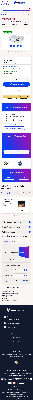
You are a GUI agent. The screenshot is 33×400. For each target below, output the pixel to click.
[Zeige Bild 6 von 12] (15, 51)
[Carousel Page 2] (16, 215)
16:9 (27, 281)
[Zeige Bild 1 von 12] (8, 51)
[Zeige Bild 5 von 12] (14, 51)
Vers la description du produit (11, 124)
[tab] (7, 193)
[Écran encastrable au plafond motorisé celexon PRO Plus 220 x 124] (21, 204)
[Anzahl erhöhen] (28, 79)
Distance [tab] (6, 242)
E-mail (16, 152)
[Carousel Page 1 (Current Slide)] (14, 215)
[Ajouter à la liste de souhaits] (28, 32)
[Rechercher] (29, 8)
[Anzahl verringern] (5, 79)
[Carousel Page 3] (18, 215)
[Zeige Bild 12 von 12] (24, 51)
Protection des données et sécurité (11, 392)
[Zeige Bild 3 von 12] (11, 51)
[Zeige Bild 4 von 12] (12, 51)
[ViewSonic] (16, 19)
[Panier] (31, 3)
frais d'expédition (16, 399)
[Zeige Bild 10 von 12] (21, 51)
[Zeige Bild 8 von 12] (18, 51)
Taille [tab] (13, 242)
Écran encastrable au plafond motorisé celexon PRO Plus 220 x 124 (8, 202)
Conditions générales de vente (16, 390)
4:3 (17, 281)
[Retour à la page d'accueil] (16, 3)
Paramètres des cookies (16, 394)
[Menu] (3, 3)
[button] (16, 97)
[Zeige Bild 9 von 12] (20, 51)
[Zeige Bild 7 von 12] (17, 51)
